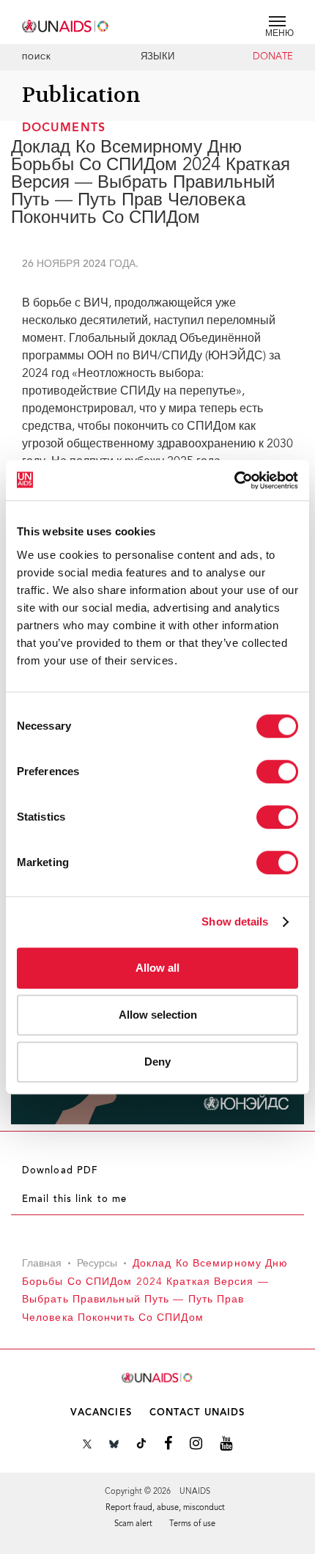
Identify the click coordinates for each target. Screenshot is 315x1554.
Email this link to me (74, 1199)
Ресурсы (97, 1264)
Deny (157, 1061)
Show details (234, 921)
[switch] (277, 771)
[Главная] (66, 24)
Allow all (157, 967)
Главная (42, 1264)
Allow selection (158, 1014)
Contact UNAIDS (197, 1413)
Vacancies (101, 1413)
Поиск (37, 58)
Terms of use (192, 1524)
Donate (273, 57)
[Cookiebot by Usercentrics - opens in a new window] (234, 480)
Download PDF (59, 1171)
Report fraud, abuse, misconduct (165, 1508)
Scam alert (133, 1524)
